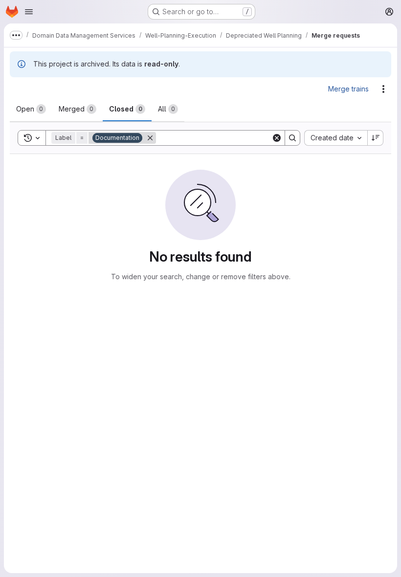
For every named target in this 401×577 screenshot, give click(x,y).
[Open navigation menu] (29, 12)
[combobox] (335, 138)
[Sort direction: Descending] (375, 138)
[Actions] (383, 89)
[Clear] (277, 138)
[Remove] (150, 138)
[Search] (292, 138)
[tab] (31, 109)
